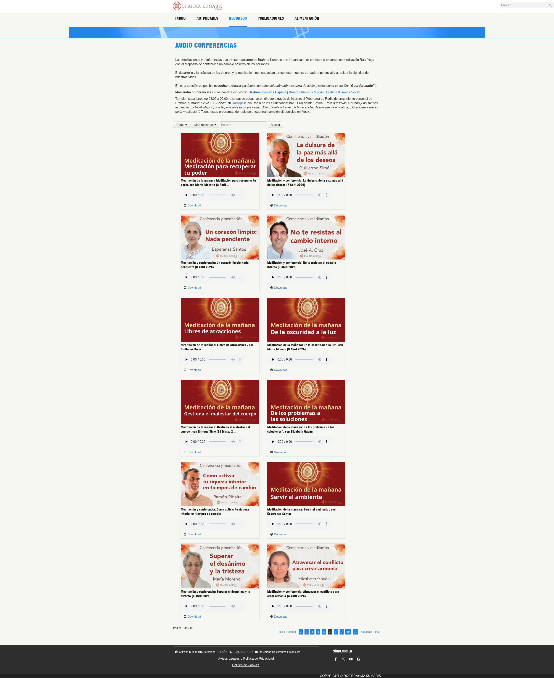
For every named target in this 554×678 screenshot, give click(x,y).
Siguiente (366, 632)
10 (348, 631)
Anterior (291, 632)
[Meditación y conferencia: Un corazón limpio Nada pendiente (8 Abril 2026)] (220, 237)
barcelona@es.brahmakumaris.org (279, 652)
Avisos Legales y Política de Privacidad (246, 658)
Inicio (180, 18)
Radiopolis (239, 103)
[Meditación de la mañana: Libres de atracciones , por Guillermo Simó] (220, 319)
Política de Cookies (245, 665)
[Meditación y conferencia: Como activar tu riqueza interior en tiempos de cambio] (220, 483)
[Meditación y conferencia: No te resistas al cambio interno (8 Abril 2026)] (306, 237)
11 (355, 631)
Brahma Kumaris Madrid (306, 92)
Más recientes (204, 124)
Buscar (275, 124)
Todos (180, 124)
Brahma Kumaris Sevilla (343, 92)
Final (377, 632)
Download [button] (194, 205)
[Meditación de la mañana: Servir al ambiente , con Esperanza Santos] (306, 483)
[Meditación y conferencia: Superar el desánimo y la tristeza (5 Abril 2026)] (220, 566)
